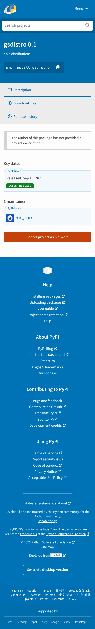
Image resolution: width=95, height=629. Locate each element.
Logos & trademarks (47, 367)
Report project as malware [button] (47, 237)
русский (30, 599)
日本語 (60, 591)
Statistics (47, 360)
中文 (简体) (66, 595)
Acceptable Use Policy (45, 477)
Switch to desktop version (47, 569)
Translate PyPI (46, 413)
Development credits (45, 425)
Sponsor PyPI (48, 419)
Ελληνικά (35, 595)
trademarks (28, 534)
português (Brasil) (79, 591)
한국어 (73, 599)
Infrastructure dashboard (46, 354)
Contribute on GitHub (45, 407)
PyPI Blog (45, 348)
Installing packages (46, 296)
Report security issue (48, 459)
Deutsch (50, 595)
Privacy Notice (45, 471)
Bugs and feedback (47, 400)
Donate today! (47, 521)
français (46, 591)
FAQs (47, 321)
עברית (44, 599)
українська (18, 595)
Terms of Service (45, 453)
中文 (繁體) (84, 595)
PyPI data (13, 171)
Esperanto (58, 599)
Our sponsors (47, 373)
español (32, 591)
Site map (47, 547)
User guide (45, 308)
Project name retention (46, 315)
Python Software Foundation (66, 534)
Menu (79, 8)
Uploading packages (45, 302)
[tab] (47, 90)
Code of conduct (45, 465)
